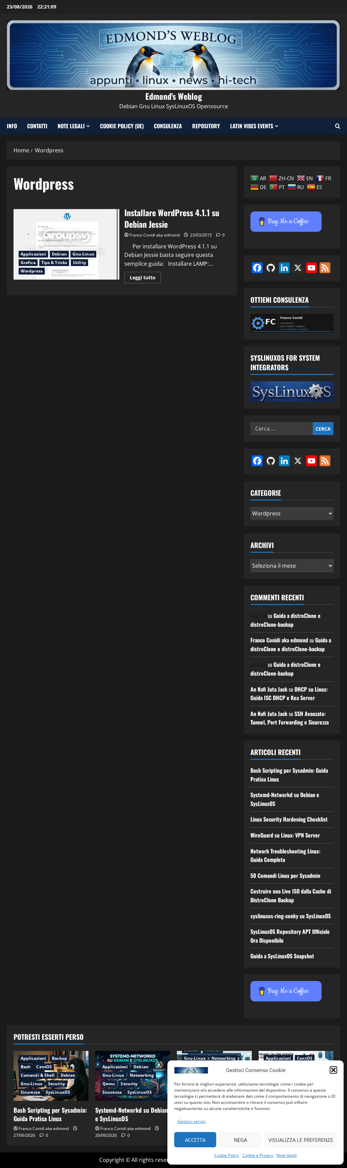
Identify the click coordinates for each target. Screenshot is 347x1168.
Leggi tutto (145, 278)
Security (56, 1084)
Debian (59, 254)
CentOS (44, 1067)
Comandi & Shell (38, 1075)
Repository (206, 126)
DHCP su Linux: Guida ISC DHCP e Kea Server (289, 693)
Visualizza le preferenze (300, 1139)
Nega (240, 1139)
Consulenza (168, 126)
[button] (333, 1070)
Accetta (195, 1139)
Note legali (287, 1155)
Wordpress (32, 271)
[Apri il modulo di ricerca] (337, 126)
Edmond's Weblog (173, 96)
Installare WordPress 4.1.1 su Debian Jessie (66, 244)
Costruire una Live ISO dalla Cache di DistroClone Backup (290, 895)
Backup (59, 1058)
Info (12, 126)
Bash (25, 1067)
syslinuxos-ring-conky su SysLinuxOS (290, 916)
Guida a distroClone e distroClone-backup (285, 619)
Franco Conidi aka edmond (154, 235)
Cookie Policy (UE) (122, 126)
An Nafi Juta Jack (268, 689)
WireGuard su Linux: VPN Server (285, 835)
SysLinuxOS (58, 1092)
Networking (142, 1075)
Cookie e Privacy (257, 1155)
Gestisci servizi (192, 1121)
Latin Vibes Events (251, 126)
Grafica (28, 262)
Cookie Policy (226, 1155)
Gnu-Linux (83, 254)
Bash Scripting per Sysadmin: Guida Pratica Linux (50, 1114)
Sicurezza (30, 1092)
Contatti (37, 126)
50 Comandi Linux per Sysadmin (285, 875)
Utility (79, 262)
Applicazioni (33, 254)
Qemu (108, 1084)
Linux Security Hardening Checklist (289, 819)
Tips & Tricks (54, 262)
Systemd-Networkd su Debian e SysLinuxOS (131, 1114)
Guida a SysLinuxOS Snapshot (282, 956)
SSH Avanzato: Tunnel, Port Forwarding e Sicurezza (289, 718)
